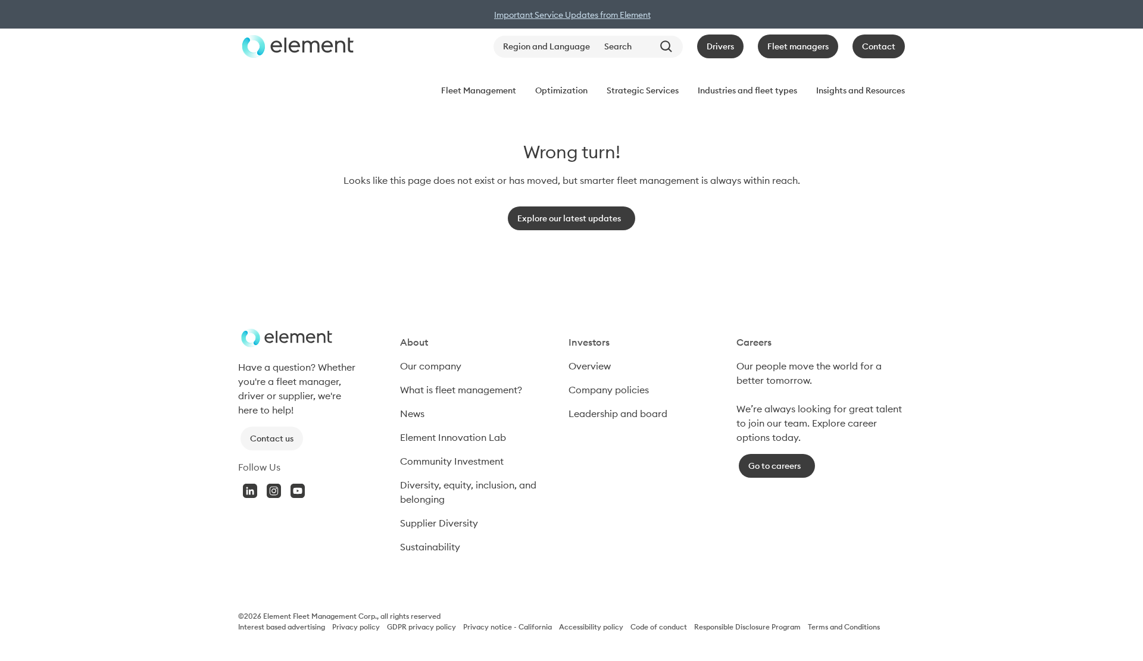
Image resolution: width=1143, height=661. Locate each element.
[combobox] (641, 47)
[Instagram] (274, 491)
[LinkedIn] (250, 491)
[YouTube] (298, 491)
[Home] (296, 46)
